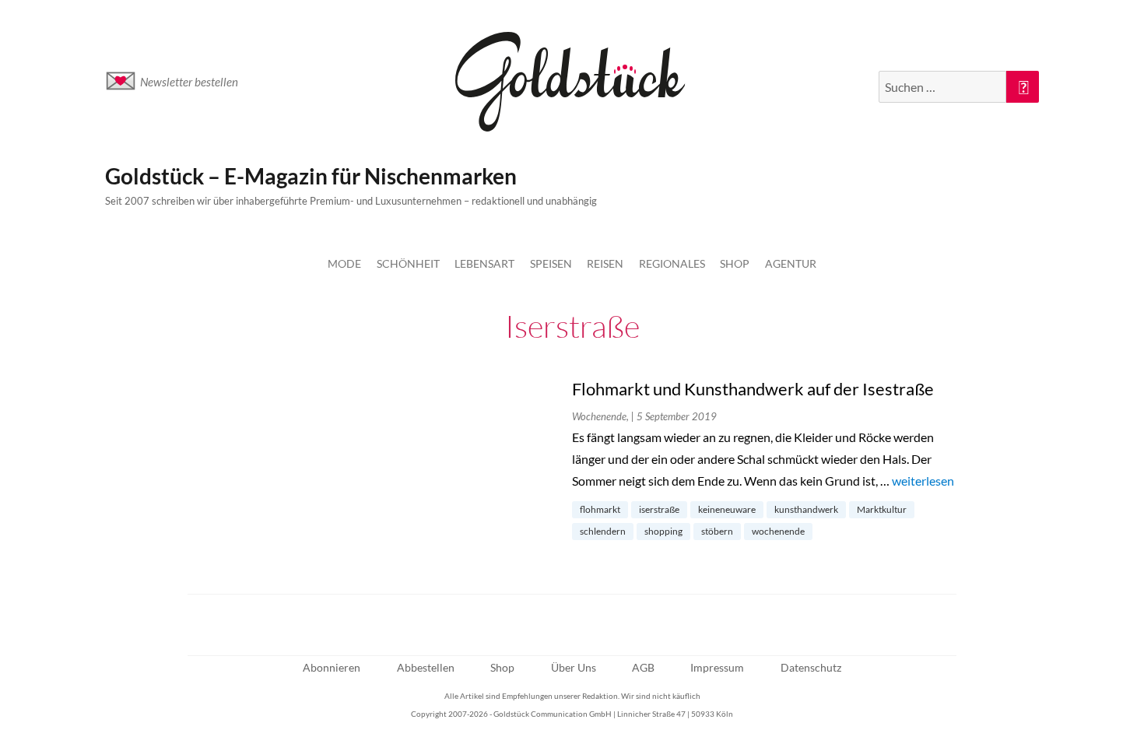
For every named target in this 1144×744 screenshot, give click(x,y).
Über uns (573, 667)
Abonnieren (331, 667)
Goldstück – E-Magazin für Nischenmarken (311, 176)
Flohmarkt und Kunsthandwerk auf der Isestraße (753, 388)
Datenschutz (811, 667)
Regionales (672, 263)
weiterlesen (923, 480)
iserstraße (659, 509)
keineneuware (727, 509)
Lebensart (484, 263)
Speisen (551, 263)
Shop (734, 263)
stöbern (717, 531)
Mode (344, 263)
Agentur (790, 263)
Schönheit (408, 263)
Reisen (605, 263)
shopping (663, 531)
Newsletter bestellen (189, 82)
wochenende (778, 531)
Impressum (717, 667)
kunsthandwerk (806, 509)
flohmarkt (600, 509)
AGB (643, 667)
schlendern (603, 531)
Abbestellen (425, 667)
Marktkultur (882, 509)
